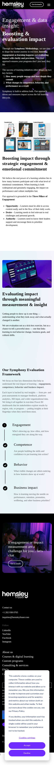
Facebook (6, 638)
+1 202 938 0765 (10, 612)
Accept (27, 745)
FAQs (5, 669)
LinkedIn (6, 630)
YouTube (6, 634)
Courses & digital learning (17, 656)
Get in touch (37, 4)
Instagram (6, 641)
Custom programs (12, 660)
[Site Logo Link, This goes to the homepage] (13, 4)
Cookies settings (27, 737)
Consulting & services (15, 665)
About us (7, 652)
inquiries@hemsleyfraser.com (15, 617)
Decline (27, 753)
